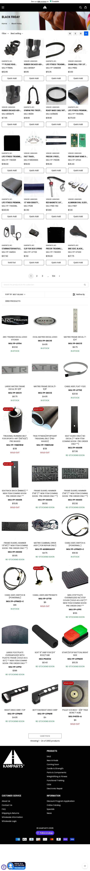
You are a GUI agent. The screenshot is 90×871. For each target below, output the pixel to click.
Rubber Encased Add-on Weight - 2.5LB (33, 64)
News (49, 813)
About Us (6, 801)
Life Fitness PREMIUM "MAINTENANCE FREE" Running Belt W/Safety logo (78, 110)
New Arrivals (52, 760)
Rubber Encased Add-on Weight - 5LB (11, 110)
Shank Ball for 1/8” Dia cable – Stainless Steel (77, 64)
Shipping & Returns (10, 813)
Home (4, 23)
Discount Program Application (61, 801)
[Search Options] (85, 284)
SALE (49, 756)
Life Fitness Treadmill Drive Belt (56, 64)
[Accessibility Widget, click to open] (3, 867)
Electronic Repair (55, 788)
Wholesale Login (9, 821)
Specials (50, 809)
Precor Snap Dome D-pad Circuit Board (77, 156)
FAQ (4, 809)
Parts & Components (56, 772)
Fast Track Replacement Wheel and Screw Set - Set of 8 (34, 156)
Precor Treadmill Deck (54, 249)
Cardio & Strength (55, 768)
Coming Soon (53, 764)
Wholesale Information (12, 817)
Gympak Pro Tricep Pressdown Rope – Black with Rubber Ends (32, 110)
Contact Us (7, 805)
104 (53, 276)
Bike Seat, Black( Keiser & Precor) (75, 249)
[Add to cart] (24, 312)
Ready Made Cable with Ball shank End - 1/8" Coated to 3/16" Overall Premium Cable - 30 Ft (56, 110)
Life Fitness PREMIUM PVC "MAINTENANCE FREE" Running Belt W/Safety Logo (11, 202)
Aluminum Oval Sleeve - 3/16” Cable (78, 202)
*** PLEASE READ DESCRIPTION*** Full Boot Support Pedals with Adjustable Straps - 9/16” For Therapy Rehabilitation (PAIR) (11, 64)
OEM (49, 784)
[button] (85, 7)
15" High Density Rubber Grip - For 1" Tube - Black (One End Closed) (33, 202)
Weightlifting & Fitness (57, 776)
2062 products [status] (12, 301)
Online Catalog (53, 805)
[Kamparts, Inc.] (45, 7)
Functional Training (55, 780)
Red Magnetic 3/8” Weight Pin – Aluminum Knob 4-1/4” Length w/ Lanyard (56, 202)
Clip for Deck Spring (33, 249)
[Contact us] (16, 866)
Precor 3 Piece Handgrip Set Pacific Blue (55, 156)
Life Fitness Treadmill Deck (12, 156)
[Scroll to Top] (85, 858)
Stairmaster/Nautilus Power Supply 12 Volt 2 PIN (11, 249)
